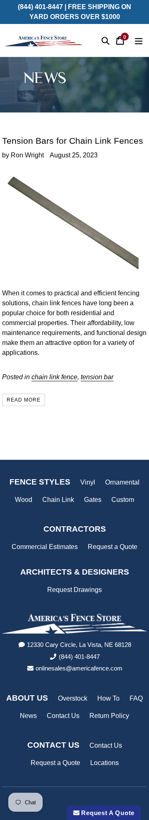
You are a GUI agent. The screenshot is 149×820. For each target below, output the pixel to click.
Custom (122, 499)
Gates (92, 499)
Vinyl (87, 482)
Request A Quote (107, 812)
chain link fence (54, 376)
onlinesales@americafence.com (79, 668)
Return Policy (109, 715)
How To (108, 698)
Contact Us (63, 715)
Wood (23, 499)
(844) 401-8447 (79, 656)
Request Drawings (74, 589)
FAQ (136, 698)
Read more (24, 400)
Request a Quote (112, 546)
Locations (104, 762)
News (28, 715)
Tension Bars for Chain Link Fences (72, 140)
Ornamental (122, 482)
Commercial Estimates (45, 546)
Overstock (72, 698)
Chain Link (58, 499)
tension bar (97, 376)
